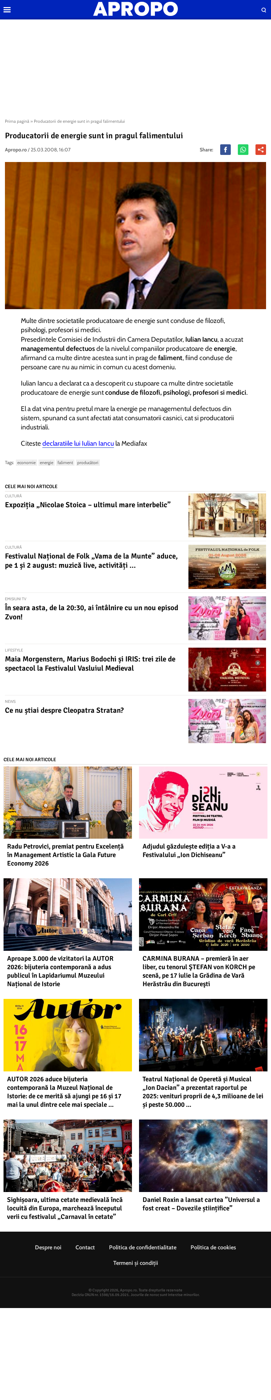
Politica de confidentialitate (142, 1247)
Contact (85, 1247)
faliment (65, 462)
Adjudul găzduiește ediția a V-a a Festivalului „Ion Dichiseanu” (189, 850)
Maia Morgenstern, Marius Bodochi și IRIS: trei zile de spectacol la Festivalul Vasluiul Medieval (90, 663)
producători (87, 462)
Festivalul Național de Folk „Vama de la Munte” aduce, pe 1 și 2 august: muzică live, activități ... (91, 560)
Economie (26, 462)
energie (46, 462)
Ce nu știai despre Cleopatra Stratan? (64, 710)
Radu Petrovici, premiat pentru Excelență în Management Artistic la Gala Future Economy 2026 (65, 855)
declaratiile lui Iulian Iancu (78, 443)
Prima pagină (17, 121)
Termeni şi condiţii (135, 1263)
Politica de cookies (213, 1247)
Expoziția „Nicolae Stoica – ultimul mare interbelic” (88, 504)
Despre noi (48, 1247)
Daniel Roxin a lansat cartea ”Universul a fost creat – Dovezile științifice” (201, 1204)
